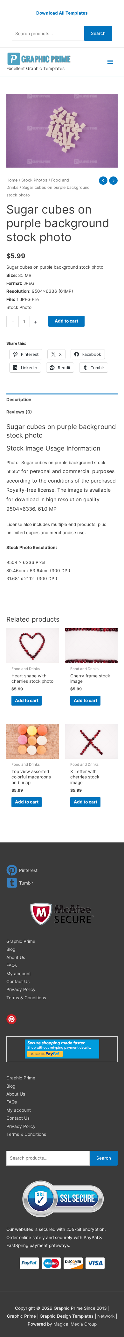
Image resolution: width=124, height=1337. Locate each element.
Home (11, 180)
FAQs (11, 965)
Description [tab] (18, 399)
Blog (10, 949)
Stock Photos (34, 180)
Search (98, 33)
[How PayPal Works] (62, 1048)
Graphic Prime (20, 941)
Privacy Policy (21, 989)
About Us (15, 957)
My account (18, 973)
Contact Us (18, 981)
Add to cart (66, 320)
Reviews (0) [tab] (19, 411)
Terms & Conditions (26, 997)
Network (105, 1316)
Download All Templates (62, 13)
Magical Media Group (75, 1324)
